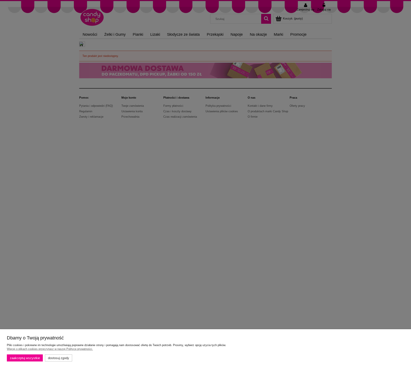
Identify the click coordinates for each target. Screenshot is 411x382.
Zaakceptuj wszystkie (25, 358)
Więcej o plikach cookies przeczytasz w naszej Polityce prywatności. (50, 349)
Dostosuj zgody (58, 358)
